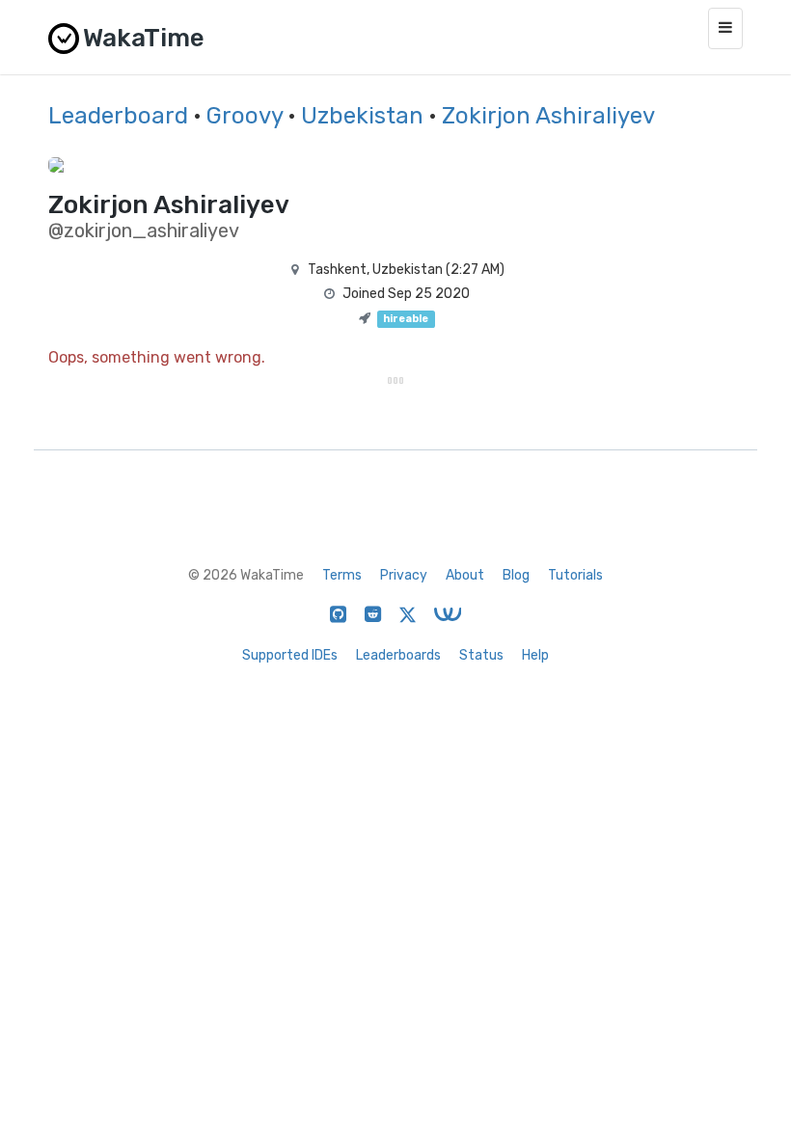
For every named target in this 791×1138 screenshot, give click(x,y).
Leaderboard (118, 115)
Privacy (403, 575)
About (465, 575)
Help (535, 655)
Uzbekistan (362, 115)
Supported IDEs (290, 655)
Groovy (244, 115)
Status (481, 655)
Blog (516, 575)
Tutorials (575, 575)
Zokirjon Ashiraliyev (548, 115)
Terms (342, 575)
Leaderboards (398, 655)
